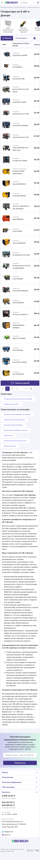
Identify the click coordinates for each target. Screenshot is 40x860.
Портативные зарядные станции (16, 430)
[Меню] (2, 2)
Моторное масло (10, 446)
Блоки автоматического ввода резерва (8, 30)
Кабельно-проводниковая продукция (24, 30)
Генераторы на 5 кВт (11, 404)
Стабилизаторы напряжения (14, 420)
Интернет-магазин (6, 7)
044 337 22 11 (8, 802)
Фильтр (8, 38)
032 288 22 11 (8, 805)
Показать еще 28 (22, 383)
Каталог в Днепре (19, 7)
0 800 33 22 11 (8, 796)
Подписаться (20, 763)
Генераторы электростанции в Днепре (18, 399)
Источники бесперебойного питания (17, 414)
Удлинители (8, 435)
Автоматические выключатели (15, 441)
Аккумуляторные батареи (13, 425)
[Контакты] (38, 2)
